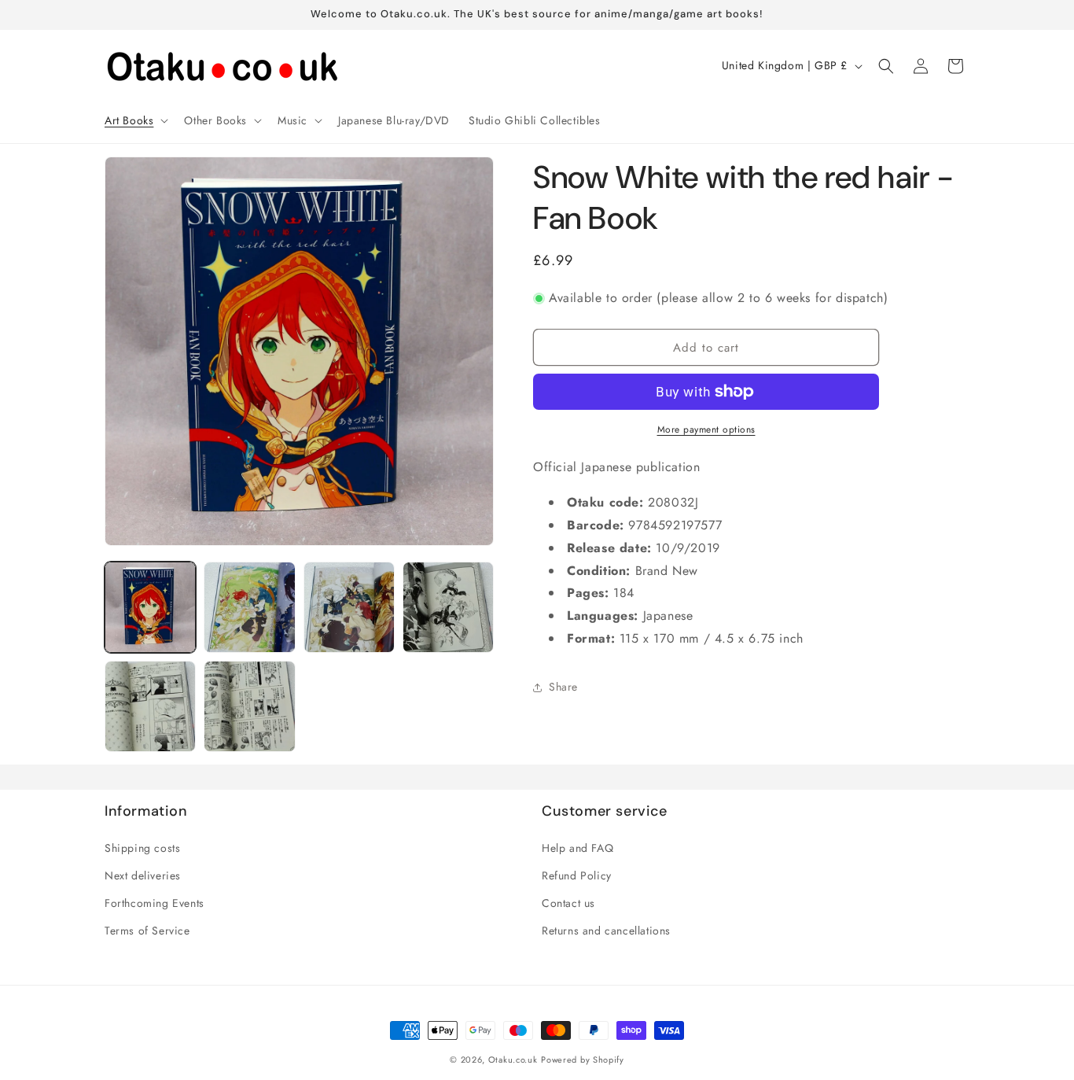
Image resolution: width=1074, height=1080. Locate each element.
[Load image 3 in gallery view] (349, 607)
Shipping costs (142, 848)
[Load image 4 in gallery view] (448, 607)
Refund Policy (577, 875)
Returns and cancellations (606, 930)
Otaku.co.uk (513, 1059)
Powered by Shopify (582, 1059)
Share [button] (563, 687)
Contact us (568, 903)
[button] (135, 120)
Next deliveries (143, 875)
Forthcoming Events (154, 903)
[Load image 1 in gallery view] (150, 607)
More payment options (706, 429)
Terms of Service (147, 930)
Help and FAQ (577, 848)
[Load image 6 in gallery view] (249, 706)
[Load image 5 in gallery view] (150, 706)
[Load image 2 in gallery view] (249, 607)
